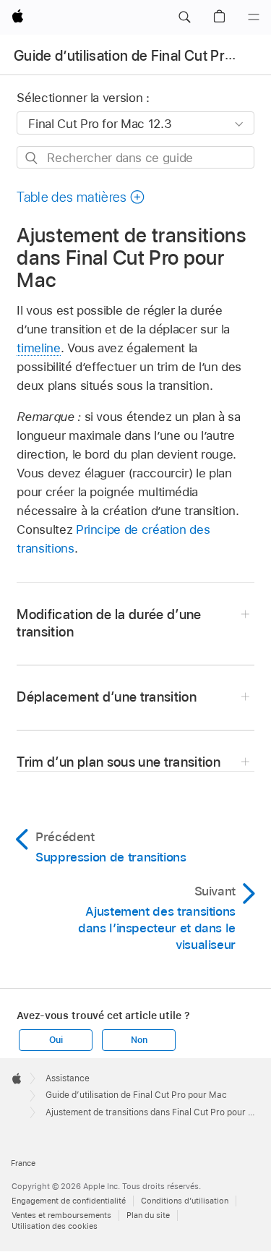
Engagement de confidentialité (69, 1201)
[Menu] (253, 17)
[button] (184, 17)
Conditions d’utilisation (184, 1201)
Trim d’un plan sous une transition (118, 762)
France (23, 1163)
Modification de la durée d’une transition (109, 623)
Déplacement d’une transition (107, 697)
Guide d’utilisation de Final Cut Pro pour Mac (136, 1095)
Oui (55, 1040)
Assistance (68, 1078)
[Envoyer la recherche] (32, 158)
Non (139, 1040)
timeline (38, 348)
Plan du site (148, 1215)
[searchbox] (135, 157)
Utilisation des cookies (55, 1226)
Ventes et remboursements (61, 1215)
